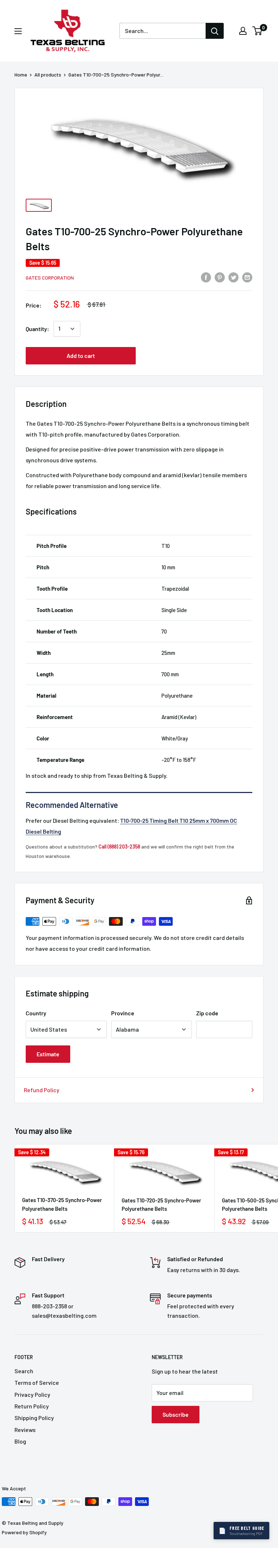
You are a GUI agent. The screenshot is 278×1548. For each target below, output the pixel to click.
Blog (20, 1441)
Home (20, 74)
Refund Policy (41, 1089)
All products (47, 74)
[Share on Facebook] (206, 276)
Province (122, 1013)
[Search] (215, 31)
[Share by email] (247, 276)
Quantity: (37, 328)
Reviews (24, 1429)
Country (36, 1013)
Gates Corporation (50, 277)
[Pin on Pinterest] (220, 276)
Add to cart (81, 355)
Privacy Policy (32, 1394)
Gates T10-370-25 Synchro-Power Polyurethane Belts (62, 1204)
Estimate (48, 1053)
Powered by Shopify (24, 1532)
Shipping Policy (34, 1417)
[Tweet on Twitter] (233, 276)
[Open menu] (18, 31)
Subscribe (176, 1414)
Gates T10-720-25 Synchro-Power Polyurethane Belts (161, 1204)
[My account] (243, 31)
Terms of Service (36, 1382)
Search (23, 1370)
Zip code (207, 1013)
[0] (257, 30)
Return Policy (31, 1406)
